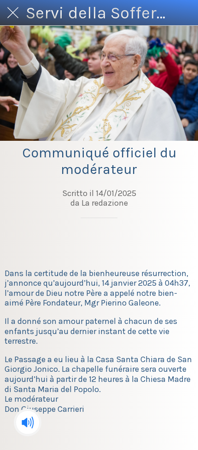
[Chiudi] (12, 12)
